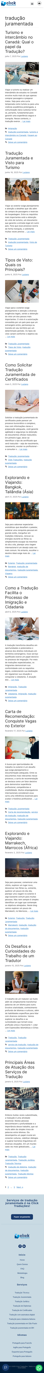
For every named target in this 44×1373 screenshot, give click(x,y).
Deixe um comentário (17, 142)
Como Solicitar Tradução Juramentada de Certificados (20, 372)
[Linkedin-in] (24, 1246)
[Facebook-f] (20, 1246)
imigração (22, 694)
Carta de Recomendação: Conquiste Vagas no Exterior (20, 718)
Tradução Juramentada (18, 239)
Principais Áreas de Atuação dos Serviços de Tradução (20, 1069)
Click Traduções (15, 460)
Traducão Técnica (13, 1163)
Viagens (8, 573)
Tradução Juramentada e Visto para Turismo (19, 160)
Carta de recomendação (19, 812)
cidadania (12, 694)
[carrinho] (39, 3)
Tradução (20, 918)
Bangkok (12, 566)
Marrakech (13, 925)
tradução (23, 925)
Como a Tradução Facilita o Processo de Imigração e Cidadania (21, 597)
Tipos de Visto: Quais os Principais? (19, 265)
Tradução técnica (25, 1174)
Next (20, 1187)
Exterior (11, 563)
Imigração (12, 128)
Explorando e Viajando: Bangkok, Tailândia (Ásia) (19, 484)
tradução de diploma (17, 1167)
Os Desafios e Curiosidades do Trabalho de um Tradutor (20, 953)
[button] (32, 4)
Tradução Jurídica (26, 1160)
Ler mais (26, 121)
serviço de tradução (17, 1044)
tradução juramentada (18, 132)
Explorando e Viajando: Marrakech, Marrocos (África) (21, 840)
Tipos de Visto (14, 347)
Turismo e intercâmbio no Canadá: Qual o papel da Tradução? (19, 42)
